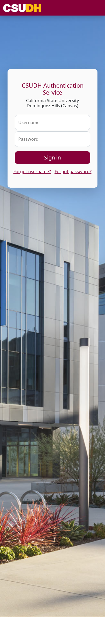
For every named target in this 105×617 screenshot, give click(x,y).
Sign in (52, 157)
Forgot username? (32, 171)
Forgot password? (73, 171)
